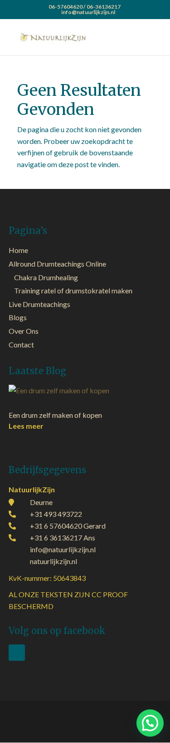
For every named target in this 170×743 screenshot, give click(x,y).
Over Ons (24, 331)
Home (18, 250)
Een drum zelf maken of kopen (55, 415)
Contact (21, 344)
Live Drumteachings (39, 304)
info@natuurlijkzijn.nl (63, 549)
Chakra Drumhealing (46, 277)
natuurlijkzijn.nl (53, 561)
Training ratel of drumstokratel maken (73, 290)
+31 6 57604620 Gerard (68, 525)
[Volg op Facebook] (17, 652)
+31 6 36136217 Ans (62, 537)
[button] (150, 723)
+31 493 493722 (56, 514)
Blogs (18, 317)
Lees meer (26, 425)
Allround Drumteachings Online (57, 263)
